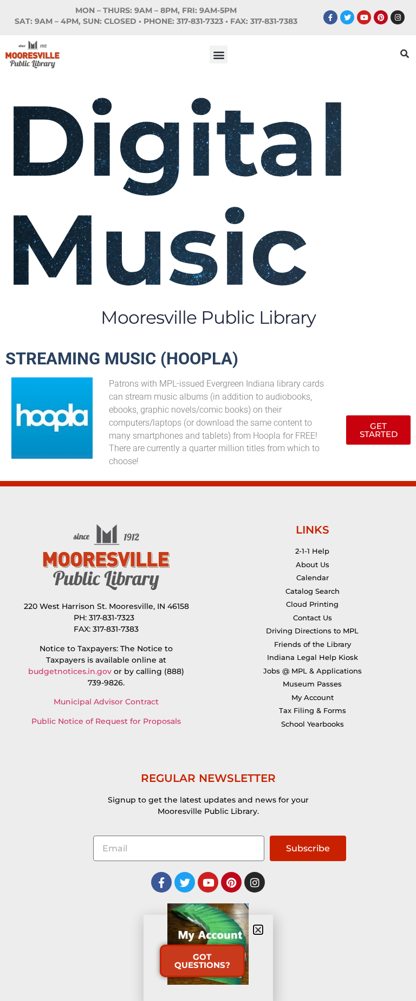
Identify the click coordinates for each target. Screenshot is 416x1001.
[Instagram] (398, 17)
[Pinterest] (381, 17)
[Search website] (404, 55)
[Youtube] (364, 17)
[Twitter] (347, 17)
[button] (218, 54)
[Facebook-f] (330, 17)
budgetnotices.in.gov (70, 671)
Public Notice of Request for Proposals (106, 721)
